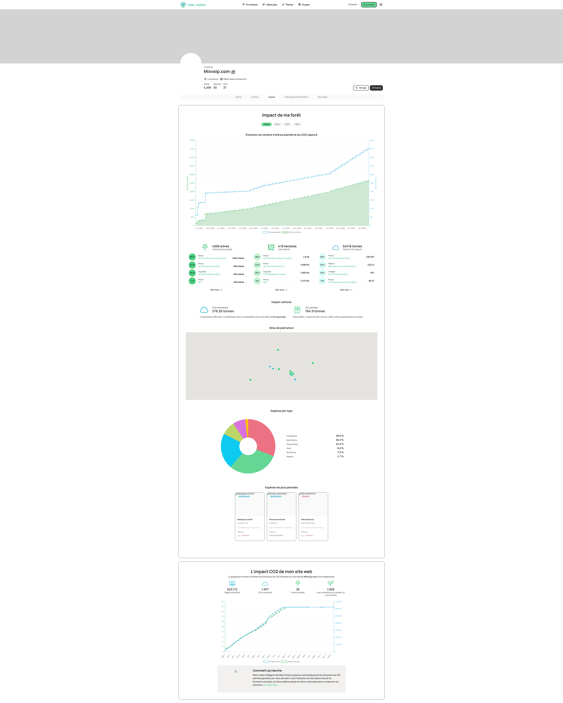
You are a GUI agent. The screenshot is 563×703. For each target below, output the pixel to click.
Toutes (266, 124)
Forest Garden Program (338, 274)
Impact (271, 97)
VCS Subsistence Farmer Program (212, 258)
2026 (277, 124)
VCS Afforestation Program (209, 274)
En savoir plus (280, 316)
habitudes (271, 4)
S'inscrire (352, 4)
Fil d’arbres (252, 4)
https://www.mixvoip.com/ (235, 79)
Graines (255, 97)
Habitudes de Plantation (296, 97)
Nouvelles (322, 97)
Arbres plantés (298, 592)
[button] (278, 369)
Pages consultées (232, 592)
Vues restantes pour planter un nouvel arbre (331, 594)
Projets (306, 4)
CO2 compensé (265, 592)
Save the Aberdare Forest (208, 266)
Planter (289, 4)
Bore (200, 282)
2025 (287, 124)
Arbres (239, 97)
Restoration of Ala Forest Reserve (342, 266)
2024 (297, 124)
